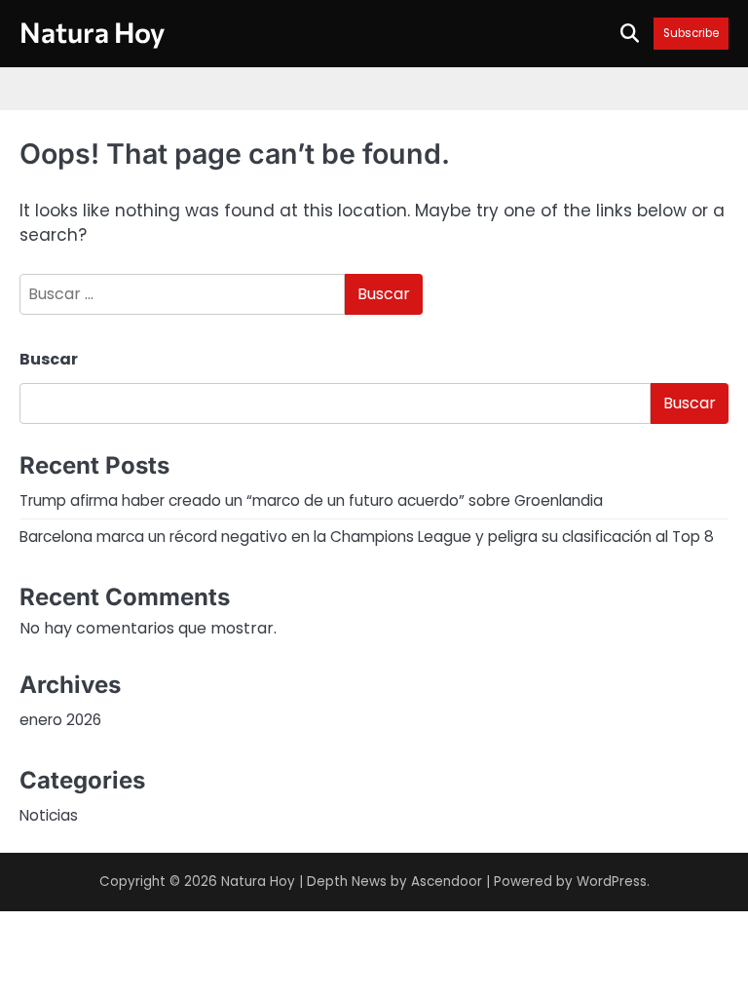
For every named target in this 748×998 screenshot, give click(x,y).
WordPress (612, 881)
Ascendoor (446, 881)
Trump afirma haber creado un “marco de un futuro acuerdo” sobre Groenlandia (311, 500)
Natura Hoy (92, 32)
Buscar (48, 359)
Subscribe (691, 33)
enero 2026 (60, 720)
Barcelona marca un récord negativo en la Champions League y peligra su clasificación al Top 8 (366, 536)
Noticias (48, 815)
